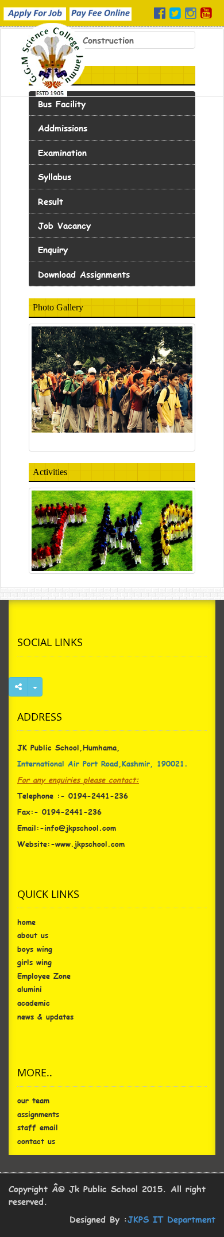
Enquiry (53, 249)
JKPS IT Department (171, 1219)
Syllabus (54, 176)
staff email (37, 1127)
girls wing (34, 962)
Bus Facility (62, 104)
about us (32, 935)
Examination (62, 152)
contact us (36, 1141)
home (26, 922)
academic (33, 1003)
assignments (38, 1114)
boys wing (34, 949)
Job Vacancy (64, 225)
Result (50, 201)
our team (33, 1100)
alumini (29, 989)
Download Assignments (84, 274)
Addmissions (62, 128)
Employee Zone (44, 976)
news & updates (45, 1017)
